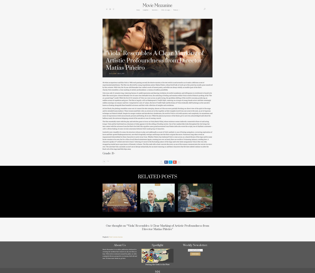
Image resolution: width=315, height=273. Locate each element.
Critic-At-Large (165, 10)
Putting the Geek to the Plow (157, 264)
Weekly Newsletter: (195, 245)
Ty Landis (113, 73)
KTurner (157, 184)
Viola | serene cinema (116, 237)
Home (138, 10)
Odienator (120, 184)
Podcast (175, 10)
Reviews (108, 48)
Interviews (155, 10)
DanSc (195, 184)
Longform (145, 10)
